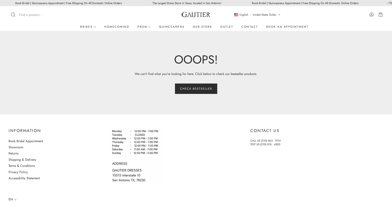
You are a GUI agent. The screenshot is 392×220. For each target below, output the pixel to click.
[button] (35, 15)
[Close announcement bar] (388, 3)
